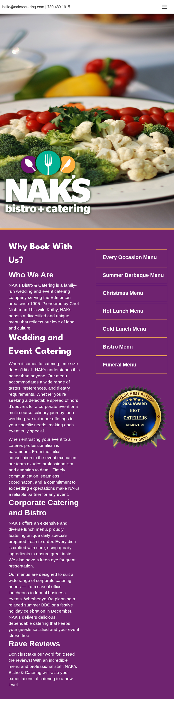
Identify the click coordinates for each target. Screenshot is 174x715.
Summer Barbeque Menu (133, 275)
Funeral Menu (119, 365)
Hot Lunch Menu (123, 311)
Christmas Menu (123, 293)
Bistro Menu (118, 347)
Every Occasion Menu (130, 257)
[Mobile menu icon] (164, 7)
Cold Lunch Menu (124, 329)
